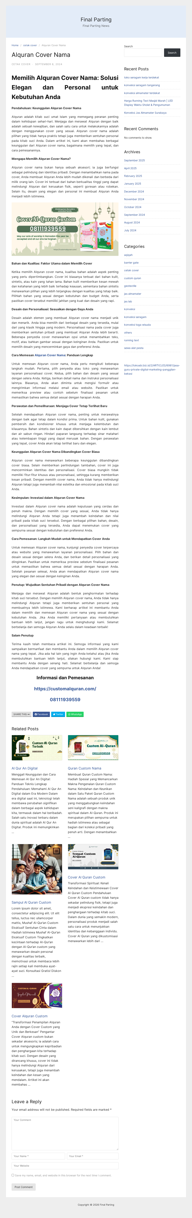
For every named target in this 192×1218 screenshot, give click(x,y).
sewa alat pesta (133, 347)
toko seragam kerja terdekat (141, 77)
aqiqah (128, 254)
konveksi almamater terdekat (142, 93)
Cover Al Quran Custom (86, 877)
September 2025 (134, 160)
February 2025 (133, 175)
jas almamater (132, 293)
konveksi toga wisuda (137, 324)
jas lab (128, 301)
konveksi (129, 309)
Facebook (42, 714)
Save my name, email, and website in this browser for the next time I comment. (63, 1175)
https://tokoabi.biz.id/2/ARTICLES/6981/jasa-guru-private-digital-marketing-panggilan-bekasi (152, 369)
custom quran (132, 278)
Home (15, 45)
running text (131, 340)
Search (128, 46)
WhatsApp (76, 714)
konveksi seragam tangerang (142, 85)
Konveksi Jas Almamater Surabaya (145, 112)
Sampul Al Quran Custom (31, 902)
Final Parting (96, 19)
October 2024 (132, 207)
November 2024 (134, 199)
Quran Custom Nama (84, 768)
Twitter (59, 714)
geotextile (130, 285)
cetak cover (30, 45)
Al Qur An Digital (25, 768)
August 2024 (132, 222)
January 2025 (132, 183)
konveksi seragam (135, 317)
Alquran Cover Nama (50, 355)
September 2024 (134, 214)
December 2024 (134, 191)
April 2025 (130, 168)
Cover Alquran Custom (30, 1016)
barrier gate (131, 262)
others (128, 332)
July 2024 (130, 230)
